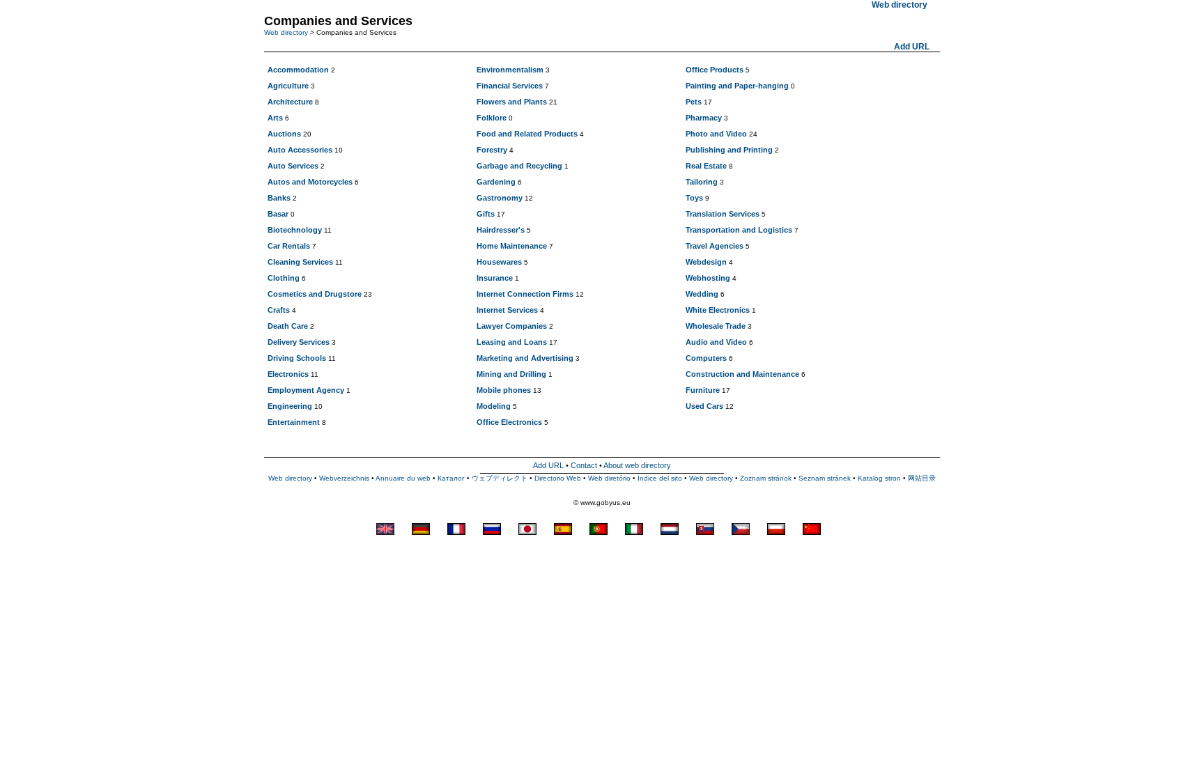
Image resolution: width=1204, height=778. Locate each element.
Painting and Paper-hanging (737, 85)
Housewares (499, 262)
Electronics (288, 374)
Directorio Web (557, 478)
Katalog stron (879, 478)
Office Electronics (509, 422)
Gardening (496, 182)
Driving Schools (297, 358)
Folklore (492, 118)
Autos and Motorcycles (310, 182)
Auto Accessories (300, 150)
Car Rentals (289, 246)
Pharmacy (704, 118)
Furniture (703, 390)
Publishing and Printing (729, 150)
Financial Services (510, 85)
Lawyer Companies (512, 326)
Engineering (290, 406)
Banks (279, 198)
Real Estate (706, 166)
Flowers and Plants (512, 102)
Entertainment (294, 422)
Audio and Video (716, 342)
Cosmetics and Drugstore (315, 294)
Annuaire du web (403, 478)
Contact (584, 465)
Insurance (495, 278)
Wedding (702, 294)
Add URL (911, 47)
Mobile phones (504, 390)
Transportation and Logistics (739, 230)
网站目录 (922, 478)
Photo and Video (716, 134)
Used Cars (704, 406)
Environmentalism (510, 69)
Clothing (284, 278)
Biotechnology (295, 230)
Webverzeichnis (344, 478)
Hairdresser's (501, 230)
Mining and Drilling (511, 374)
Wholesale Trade (716, 326)
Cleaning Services (300, 262)
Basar (278, 214)
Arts (275, 118)
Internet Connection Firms (525, 294)
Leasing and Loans (512, 342)
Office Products (714, 69)
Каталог (451, 478)
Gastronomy (500, 198)
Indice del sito (660, 478)
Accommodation (298, 69)
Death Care (288, 326)
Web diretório (609, 478)
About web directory (637, 465)
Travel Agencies (714, 246)
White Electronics (718, 310)
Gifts (486, 214)
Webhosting (708, 278)
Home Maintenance (512, 246)
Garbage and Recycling (519, 166)
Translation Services (722, 214)
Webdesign (706, 262)
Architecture (290, 102)
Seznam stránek (824, 478)
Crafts (279, 310)
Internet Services (507, 310)
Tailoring (702, 182)
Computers (706, 358)
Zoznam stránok (766, 478)
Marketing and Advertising (525, 358)
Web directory (286, 32)
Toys (694, 198)
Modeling (494, 406)
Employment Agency (306, 390)
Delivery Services (299, 342)
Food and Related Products (527, 134)
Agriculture (288, 85)
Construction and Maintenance (742, 374)
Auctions (284, 134)
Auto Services (293, 166)
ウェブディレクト (499, 478)
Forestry (492, 150)
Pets (694, 102)
